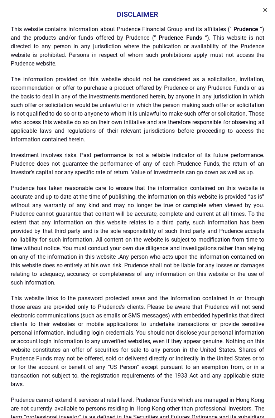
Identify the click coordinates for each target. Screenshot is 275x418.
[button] (265, 10)
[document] (137, 209)
